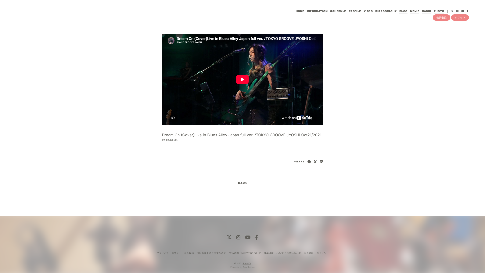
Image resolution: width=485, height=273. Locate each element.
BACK (242, 183)
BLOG (403, 11)
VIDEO (368, 11)
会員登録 (441, 17)
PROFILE (355, 11)
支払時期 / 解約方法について (245, 253)
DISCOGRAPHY (386, 11)
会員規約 (189, 253)
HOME (300, 11)
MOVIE (414, 11)
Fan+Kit (247, 263)
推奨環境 (269, 253)
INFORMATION (317, 11)
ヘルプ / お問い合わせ (288, 253)
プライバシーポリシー (169, 253)
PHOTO (439, 11)
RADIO (426, 11)
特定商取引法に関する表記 (211, 253)
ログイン (460, 17)
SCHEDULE (338, 11)
